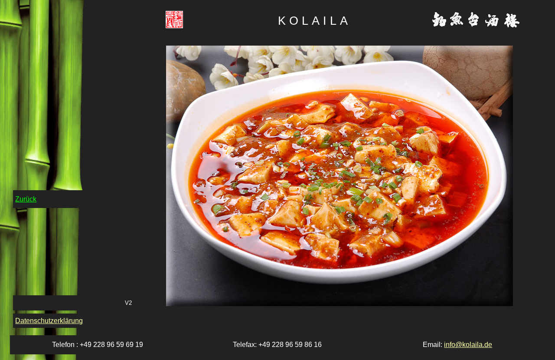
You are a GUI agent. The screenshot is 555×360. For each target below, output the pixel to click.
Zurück (25, 199)
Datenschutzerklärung (49, 320)
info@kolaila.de (468, 344)
